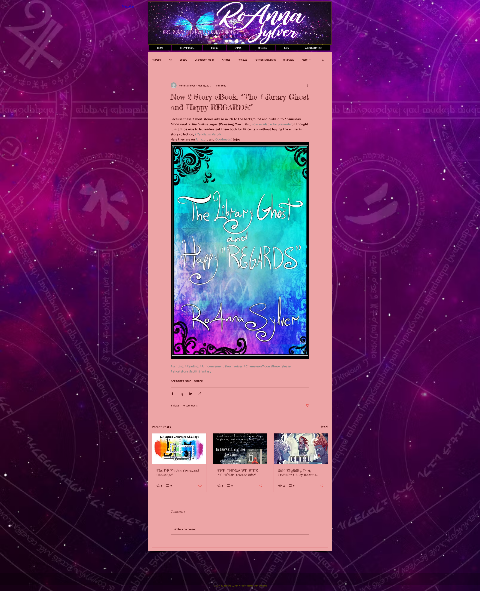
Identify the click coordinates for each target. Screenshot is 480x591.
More (305, 59)
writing (198, 380)
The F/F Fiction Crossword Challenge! (178, 473)
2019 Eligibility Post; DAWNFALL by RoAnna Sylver (297, 473)
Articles (226, 59)
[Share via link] (200, 394)
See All (324, 426)
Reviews (242, 59)
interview (288, 59)
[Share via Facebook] (172, 394)
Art (170, 59)
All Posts (156, 59)
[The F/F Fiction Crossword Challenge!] (179, 448)
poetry (183, 59)
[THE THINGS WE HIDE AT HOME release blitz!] (240, 448)
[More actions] (307, 85)
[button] (323, 59)
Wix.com (263, 585)
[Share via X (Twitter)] (181, 394)
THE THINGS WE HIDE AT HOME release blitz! (238, 473)
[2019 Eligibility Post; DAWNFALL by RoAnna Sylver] (301, 448)
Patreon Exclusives (265, 59)
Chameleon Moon (204, 59)
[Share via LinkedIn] (191, 394)
